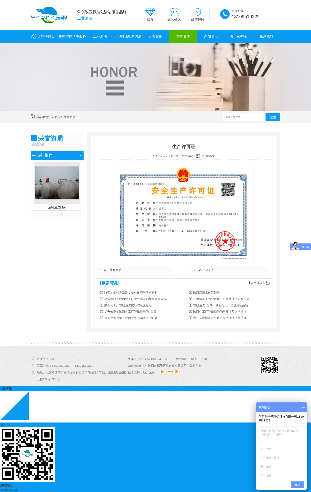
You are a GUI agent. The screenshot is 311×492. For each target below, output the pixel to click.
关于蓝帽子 (238, 36)
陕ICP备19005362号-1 (155, 359)
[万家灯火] (170, 372)
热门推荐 (44, 155)
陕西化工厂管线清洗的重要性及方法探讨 (219, 311)
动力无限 (149, 372)
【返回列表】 (256, 283)
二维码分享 (208, 156)
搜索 (273, 117)
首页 (55, 117)
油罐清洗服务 (57, 207)
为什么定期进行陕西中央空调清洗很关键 (219, 318)
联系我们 (266, 36)
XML (205, 359)
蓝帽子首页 (46, 36)
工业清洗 (100, 36)
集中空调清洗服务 (72, 36)
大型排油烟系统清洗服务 (127, 39)
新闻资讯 (211, 36)
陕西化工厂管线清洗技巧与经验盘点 (128, 305)
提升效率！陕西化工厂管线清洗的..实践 (130, 311)
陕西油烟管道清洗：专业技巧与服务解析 (131, 292)
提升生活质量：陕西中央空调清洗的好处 (131, 318)
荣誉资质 (183, 36)
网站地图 (181, 359)
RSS (194, 359)
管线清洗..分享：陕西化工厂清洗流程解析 (220, 305)
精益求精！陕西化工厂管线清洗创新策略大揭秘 (135, 299)
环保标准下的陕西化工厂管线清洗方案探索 (221, 299)
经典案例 (155, 36)
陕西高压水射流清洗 (206, 292)
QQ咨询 (5, 424)
